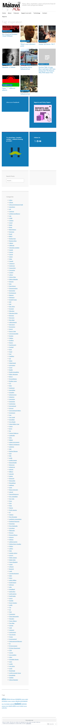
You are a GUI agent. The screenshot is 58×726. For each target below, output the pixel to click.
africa (4, 699)
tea (10, 609)
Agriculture (12, 207)
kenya (10, 428)
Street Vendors (13, 603)
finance (11, 342)
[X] (35, 141)
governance (12, 365)
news (7, 706)
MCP (10, 453)
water (10, 662)
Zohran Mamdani (13, 680)
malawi (17, 703)
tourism (11, 625)
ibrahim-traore (13, 381)
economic (9, 701)
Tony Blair (11, 623)
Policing (11, 539)
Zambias (11, 677)
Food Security (12, 345)
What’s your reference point (28, 45)
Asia (10, 216)
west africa (12, 666)
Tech (10, 612)
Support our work (26, 13)
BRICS (10, 236)
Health (11, 370)
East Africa (12, 306)
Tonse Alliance (13, 621)
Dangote (11, 281)
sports (10, 598)
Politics (11, 546)
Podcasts (16, 13)
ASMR (10, 218)
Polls (10, 551)
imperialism (12, 390)
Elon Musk (11, 320)
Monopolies (12, 481)
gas (10, 358)
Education (11, 311)
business (13, 699)
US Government (13, 646)
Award (10, 223)
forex (10, 349)
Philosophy (12, 530)
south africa (12, 591)
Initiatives (11, 397)
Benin (10, 227)
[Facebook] (37, 141)
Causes (11, 257)
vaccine (11, 652)
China (10, 259)
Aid (10, 209)
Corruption (12, 270)
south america (12, 594)
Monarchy (11, 478)
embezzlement (13, 322)
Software (11, 585)
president (21, 706)
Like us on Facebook (12, 102)
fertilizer (11, 340)
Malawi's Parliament (14, 444)
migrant (11, 469)
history (11, 376)
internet (11, 408)
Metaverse (11, 465)
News (10, 501)
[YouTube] (40, 141)
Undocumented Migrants (15, 641)
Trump (11, 637)
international (12, 406)
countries (23, 699)
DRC (10, 304)
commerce (11, 263)
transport (11, 630)
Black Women (12, 229)
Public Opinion (13, 557)
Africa (10, 200)
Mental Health (13, 462)
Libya (10, 438)
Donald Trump (13, 299)
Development (12, 293)
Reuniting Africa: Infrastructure (26, 68)
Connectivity (12, 268)
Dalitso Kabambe (13, 279)
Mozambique (12, 483)
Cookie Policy (28, 723)
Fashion (11, 338)
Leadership (12, 435)
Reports (4, 16)
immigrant (12, 388)
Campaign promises (14, 247)
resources (25, 706)
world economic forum (15, 673)
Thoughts (11, 619)
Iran (10, 415)
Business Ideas (12, 241)
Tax (10, 607)
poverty (11, 555)
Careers (11, 252)
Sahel (10, 576)
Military (11, 471)
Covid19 (11, 272)
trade (10, 628)
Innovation (12, 399)
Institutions (12, 404)
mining (11, 476)
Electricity (11, 318)
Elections (11, 315)
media (10, 458)
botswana (11, 232)
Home (4, 13)
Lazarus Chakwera (13, 433)
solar (10, 587)
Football (11, 347)
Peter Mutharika (13, 526)
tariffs (10, 605)
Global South (12, 363)
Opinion (11, 514)
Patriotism (12, 523)
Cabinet (11, 243)
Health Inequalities (14, 372)
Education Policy (13, 313)
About (9, 13)
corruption (18, 699)
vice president (12, 655)
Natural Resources (14, 494)
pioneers (11, 537)
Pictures (11, 533)
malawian (11, 447)
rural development (14, 573)
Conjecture (12, 266)
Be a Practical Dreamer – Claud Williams (10, 35)
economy (13, 701)
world (10, 668)
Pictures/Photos (13, 535)
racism (11, 564)
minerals (11, 474)
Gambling (11, 356)
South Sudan (12, 596)
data (10, 284)
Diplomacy (12, 297)
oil (9, 512)
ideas (10, 385)
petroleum (12, 528)
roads (10, 571)
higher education (13, 374)
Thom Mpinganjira (14, 616)
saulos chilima (12, 580)
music (10, 487)
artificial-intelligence (14, 214)
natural (11, 492)
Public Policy (12, 560)
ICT (10, 383)
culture (11, 275)
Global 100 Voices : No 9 (47, 44)
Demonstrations (13, 288)
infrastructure (12, 395)
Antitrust (11, 211)
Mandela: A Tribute (8, 67)
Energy (11, 329)
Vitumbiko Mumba (14, 659)
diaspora (11, 295)
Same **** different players (8, 89)
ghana (10, 361)
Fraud (10, 352)
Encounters (12, 327)
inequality (11, 392)
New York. (11, 499)
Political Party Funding (15, 544)
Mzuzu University (13, 490)
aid (11, 699)
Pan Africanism (13, 517)
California (11, 245)
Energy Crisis (12, 331)
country (26, 699)
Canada (11, 250)
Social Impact (12, 582)
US (9, 643)
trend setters (12, 632)
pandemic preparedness (15, 519)
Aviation (11, 220)
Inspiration (12, 401)
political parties (13, 542)
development (4, 701)
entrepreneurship (13, 333)
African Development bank (16, 204)
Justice (11, 426)
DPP (10, 302)
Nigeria (11, 508)
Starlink (11, 600)
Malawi (11, 440)
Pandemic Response (14, 521)
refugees (11, 566)
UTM (10, 650)
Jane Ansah (12, 417)
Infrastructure (25, 94)
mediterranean (13, 460)
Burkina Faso (12, 238)
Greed (10, 367)
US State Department (14, 648)
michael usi (12, 467)
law (10, 431)
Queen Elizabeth (13, 562)
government (23, 701)
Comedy (11, 261)
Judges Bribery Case (14, 424)
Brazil (10, 234)
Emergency (12, 324)
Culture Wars (12, 277)
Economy (11, 309)
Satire (10, 578)
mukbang (11, 485)
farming (11, 336)
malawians (4, 706)
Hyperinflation (13, 379)
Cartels (11, 254)
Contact (44, 13)
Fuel (10, 354)
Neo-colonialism (13, 496)
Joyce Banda (12, 422)
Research (11, 569)
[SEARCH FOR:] (15, 180)
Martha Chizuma (13, 451)
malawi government (14, 442)
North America (13, 510)
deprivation (12, 290)
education (17, 701)
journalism (12, 419)
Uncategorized (13, 639)
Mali (10, 449)
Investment (12, 413)
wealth (11, 664)
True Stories (12, 634)
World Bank (12, 671)
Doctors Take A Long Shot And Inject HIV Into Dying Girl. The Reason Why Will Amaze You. (47, 70)
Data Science (12, 286)
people (10, 706)
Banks (10, 225)
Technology (36, 13)
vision (10, 657)
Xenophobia (12, 675)
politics (11, 548)
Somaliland (12, 589)
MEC (10, 456)
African (11, 202)
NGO (10, 503)
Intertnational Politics (15, 410)
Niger (10, 505)
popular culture (13, 553)
